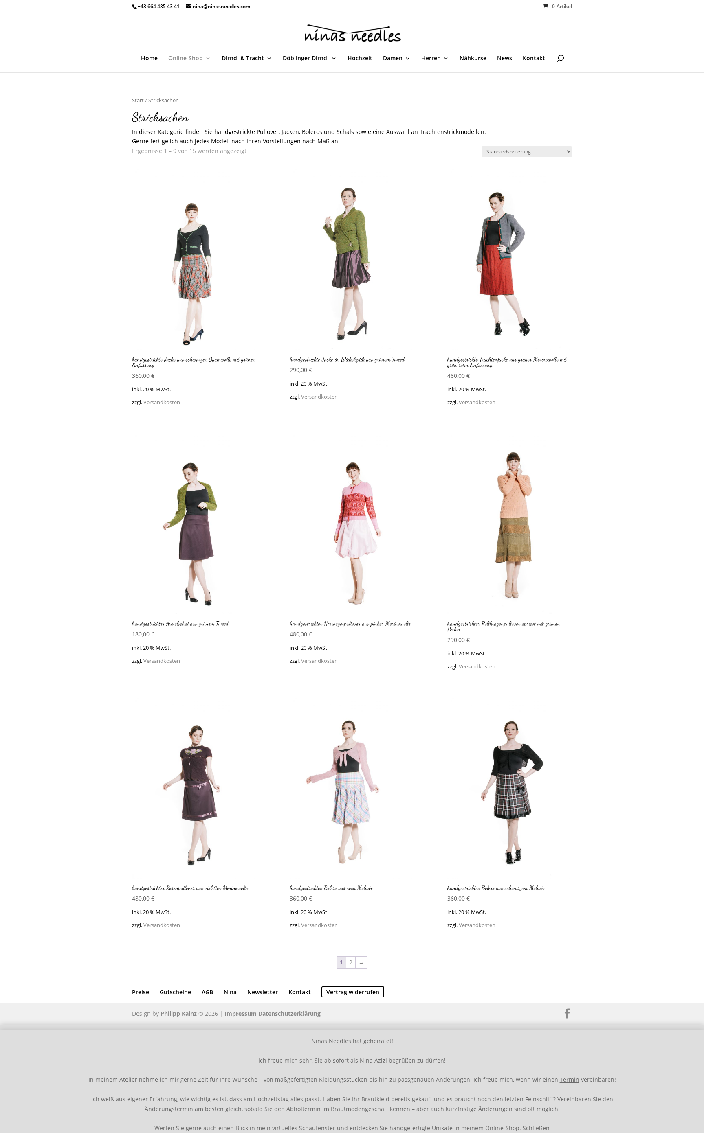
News (504, 58)
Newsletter (262, 992)
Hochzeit (360, 58)
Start (138, 100)
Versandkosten (161, 402)
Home (149, 58)
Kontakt (534, 58)
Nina (230, 992)
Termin (569, 1079)
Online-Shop (185, 58)
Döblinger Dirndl (306, 58)
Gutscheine (175, 992)
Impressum (240, 1013)
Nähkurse (473, 58)
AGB (207, 992)
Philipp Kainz (179, 1013)
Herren (431, 58)
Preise (140, 992)
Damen (393, 58)
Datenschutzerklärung (289, 1013)
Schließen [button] (536, 1128)
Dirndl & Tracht (243, 58)
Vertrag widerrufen (352, 992)
